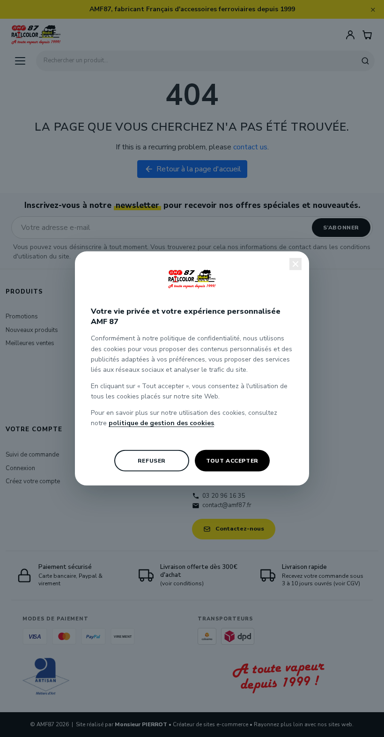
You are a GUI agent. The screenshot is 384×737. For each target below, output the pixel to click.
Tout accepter (232, 460)
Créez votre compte (33, 481)
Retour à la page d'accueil (192, 169)
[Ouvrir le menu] (20, 61)
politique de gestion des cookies (161, 423)
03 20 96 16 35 (223, 496)
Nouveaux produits (32, 330)
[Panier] (367, 34)
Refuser (152, 460)
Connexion (20, 468)
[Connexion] (350, 34)
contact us (250, 147)
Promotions (22, 316)
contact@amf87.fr (226, 505)
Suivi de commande (32, 454)
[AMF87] (36, 35)
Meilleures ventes (30, 343)
